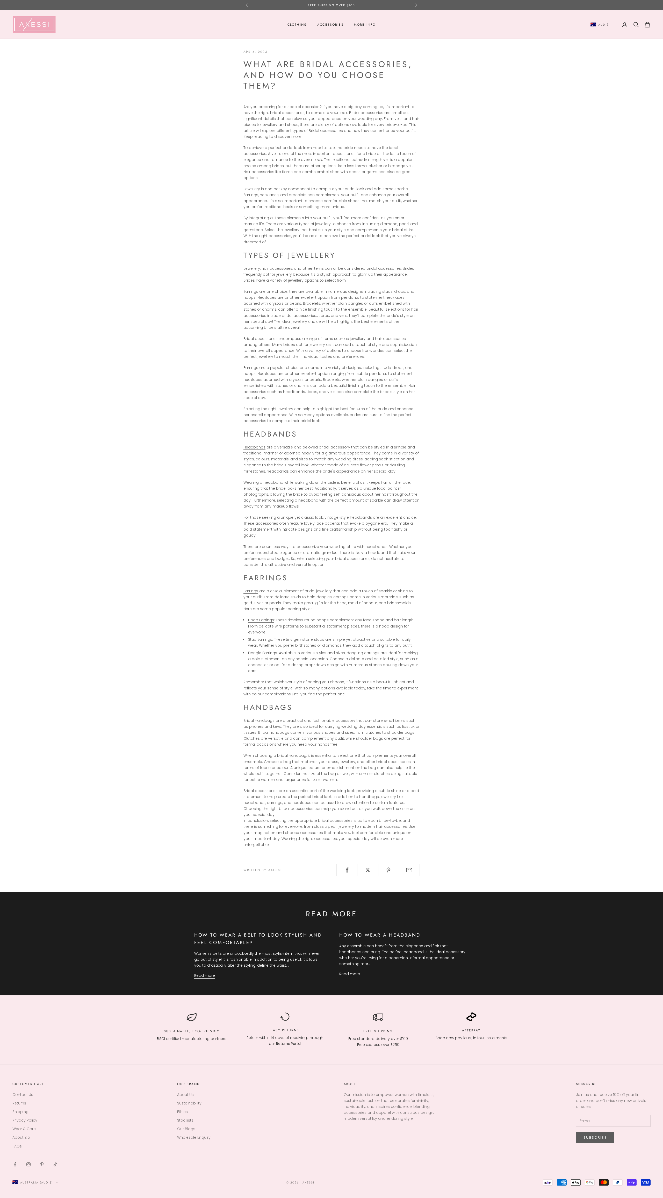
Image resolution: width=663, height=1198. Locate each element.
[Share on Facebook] (347, 870)
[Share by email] (409, 870)
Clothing (297, 24)
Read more (204, 975)
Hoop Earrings (261, 620)
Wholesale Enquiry (194, 1137)
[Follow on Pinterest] (42, 1164)
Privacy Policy (24, 1120)
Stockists (185, 1120)
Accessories (330, 24)
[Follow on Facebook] (15, 1164)
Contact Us (22, 1094)
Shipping (20, 1111)
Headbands (254, 447)
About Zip (21, 1137)
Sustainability (189, 1103)
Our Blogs (186, 1128)
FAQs (17, 1146)
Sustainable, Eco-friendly (191, 1031)
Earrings (250, 591)
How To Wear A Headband (379, 935)
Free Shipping (378, 1031)
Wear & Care (24, 1128)
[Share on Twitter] (367, 870)
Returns (290, 1030)
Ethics (182, 1111)
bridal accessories (383, 268)
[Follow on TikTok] (55, 1164)
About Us (185, 1094)
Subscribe (595, 1137)
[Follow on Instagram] (28, 1164)
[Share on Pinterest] (388, 870)
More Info (365, 24)
